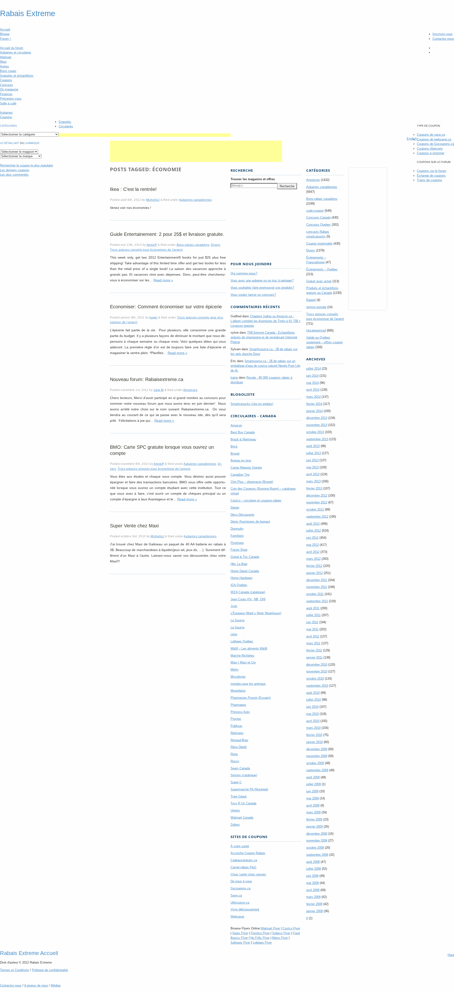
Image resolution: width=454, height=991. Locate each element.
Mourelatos (238, 690)
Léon (234, 634)
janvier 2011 (314, 657)
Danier (235, 507)
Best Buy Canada (243, 432)
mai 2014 (312, 383)
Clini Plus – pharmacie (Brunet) (252, 482)
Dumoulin (237, 528)
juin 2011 (312, 622)
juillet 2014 (313, 368)
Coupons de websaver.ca (434, 139)
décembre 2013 (316, 418)
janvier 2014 (314, 411)
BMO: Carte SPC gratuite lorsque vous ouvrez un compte (162, 450)
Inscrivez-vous (442, 34)
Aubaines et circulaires (15, 52)
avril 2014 (312, 389)
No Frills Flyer (260, 938)
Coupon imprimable (319, 243)
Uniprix (235, 810)
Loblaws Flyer (262, 942)
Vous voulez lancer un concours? (253, 294)
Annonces (190, 389)
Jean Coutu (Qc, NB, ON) (248, 599)
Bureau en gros (241, 460)
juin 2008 (312, 876)
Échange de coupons (431, 175)
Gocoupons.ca (240, 888)
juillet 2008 (313, 868)
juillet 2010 (313, 699)
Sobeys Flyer (281, 933)
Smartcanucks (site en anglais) (252, 404)
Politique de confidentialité (50, 970)
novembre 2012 (316, 502)
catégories (8, 125)
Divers (215, 244)
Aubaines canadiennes (195, 199)
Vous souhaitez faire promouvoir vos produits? (262, 287)
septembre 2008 (317, 854)
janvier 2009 (314, 826)
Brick (234, 446)
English (412, 138)
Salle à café (8, 103)
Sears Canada (240, 768)
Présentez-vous (11, 98)
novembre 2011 (316, 587)
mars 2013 (313, 481)
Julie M (158, 389)
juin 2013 (312, 460)
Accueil (5, 29)
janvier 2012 (314, 573)
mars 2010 (313, 728)
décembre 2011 (316, 580)
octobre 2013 (315, 432)
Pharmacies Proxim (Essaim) (251, 698)
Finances (6, 94)
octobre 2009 (315, 763)
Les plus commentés (14, 174)
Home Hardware (241, 578)
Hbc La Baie (239, 564)
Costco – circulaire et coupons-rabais (256, 500)
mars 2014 (313, 397)
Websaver (237, 916)
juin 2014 (312, 375)
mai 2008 (312, 883)
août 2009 (313, 777)
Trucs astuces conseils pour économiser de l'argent (146, 249)
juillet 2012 (313, 530)
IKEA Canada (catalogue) (248, 592)
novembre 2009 (316, 756)
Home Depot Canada (245, 571)
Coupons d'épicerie (430, 148)
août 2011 (312, 608)
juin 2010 (312, 706)
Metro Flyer (280, 938)
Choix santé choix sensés (248, 874)
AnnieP (152, 244)
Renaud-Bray (239, 740)
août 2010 (313, 693)
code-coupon (315, 210)
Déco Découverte (242, 514)
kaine (234, 377)
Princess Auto (240, 712)
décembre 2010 (316, 664)
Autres (4, 66)
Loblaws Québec (242, 641)
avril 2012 (312, 552)
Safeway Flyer (240, 942)
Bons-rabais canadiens (193, 244)
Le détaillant (9, 143)
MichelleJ (153, 199)
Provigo (236, 719)
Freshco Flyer (260, 933)
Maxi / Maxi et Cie (243, 662)
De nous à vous (241, 881)
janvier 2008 (314, 911)
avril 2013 (312, 474)
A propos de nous (36, 985)
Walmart (5, 57)
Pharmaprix (238, 705)
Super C (236, 782)
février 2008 (314, 904)
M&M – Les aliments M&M (249, 648)
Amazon (236, 425)
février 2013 (314, 488)
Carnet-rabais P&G (243, 867)
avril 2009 (312, 805)
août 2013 (313, 446)
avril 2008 (312, 890)
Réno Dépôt (239, 747)
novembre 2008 (316, 840)
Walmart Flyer (270, 928)
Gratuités (65, 122)
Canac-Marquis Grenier (246, 467)
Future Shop (239, 550)
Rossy (235, 761)
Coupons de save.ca (431, 134)
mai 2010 (312, 714)
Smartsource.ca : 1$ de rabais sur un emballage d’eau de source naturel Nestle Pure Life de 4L (265, 365)
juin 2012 (312, 537)
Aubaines (6, 112)
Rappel (311, 300)
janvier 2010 (314, 742)
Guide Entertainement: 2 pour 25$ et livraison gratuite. (167, 234)
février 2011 (314, 650)
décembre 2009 (316, 749)
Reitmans (237, 733)
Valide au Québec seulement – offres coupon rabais (324, 342)
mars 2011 (313, 643)
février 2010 (314, 735)
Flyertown (237, 543)
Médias (56, 985)
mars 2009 (313, 812)
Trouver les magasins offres (253, 179)
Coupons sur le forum (431, 171)
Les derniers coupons (14, 170)
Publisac (236, 726)
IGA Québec (239, 585)
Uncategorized (316, 330)
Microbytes (238, 676)
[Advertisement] (145, 135)
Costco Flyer (291, 928)
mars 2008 (313, 897)
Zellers (235, 824)
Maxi (3, 61)
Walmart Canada (242, 817)
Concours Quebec (318, 224)
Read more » (163, 280)
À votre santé (240, 846)
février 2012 (314, 566)
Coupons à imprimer (430, 153)
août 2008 (313, 862)
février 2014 (314, 404)
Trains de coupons (429, 180)
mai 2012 (312, 545)
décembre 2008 (316, 833)
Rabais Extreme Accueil (29, 953)
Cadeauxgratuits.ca (244, 860)
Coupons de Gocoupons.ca (435, 144)
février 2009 (314, 819)
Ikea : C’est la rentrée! (133, 189)
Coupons (6, 80)
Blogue (4, 34)
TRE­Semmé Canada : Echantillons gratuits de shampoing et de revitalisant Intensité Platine (264, 337)
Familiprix (237, 536)
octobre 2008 (315, 847)
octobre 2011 (315, 594)
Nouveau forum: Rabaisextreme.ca (146, 379)
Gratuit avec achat (319, 281)
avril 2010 (312, 721)
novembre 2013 (316, 425)
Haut (451, 955)
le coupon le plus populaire (26, 165)
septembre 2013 (317, 439)
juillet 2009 (313, 784)
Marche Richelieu (242, 655)
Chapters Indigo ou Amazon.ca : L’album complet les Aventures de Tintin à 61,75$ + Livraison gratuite (266, 320)
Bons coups (8, 71)
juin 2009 (312, 791)
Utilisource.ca (240, 902)
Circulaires (66, 126)
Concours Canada (318, 217)
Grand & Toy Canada (245, 557)
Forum (5, 38)
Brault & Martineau (243, 439)
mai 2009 (312, 798)
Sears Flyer (240, 933)
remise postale (316, 307)
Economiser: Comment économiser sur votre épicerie (166, 306)
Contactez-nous (443, 38)
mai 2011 (312, 629)
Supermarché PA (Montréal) (249, 789)
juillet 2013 (313, 453)
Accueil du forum (11, 48)
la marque (32, 143)
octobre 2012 (315, 509)
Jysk (234, 606)
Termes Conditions (14, 970)
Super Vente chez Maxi (134, 525)
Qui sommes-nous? (244, 273)
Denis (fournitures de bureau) (250, 521)
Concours (6, 85)
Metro (234, 669)
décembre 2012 (316, 495)
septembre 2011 (317, 601)
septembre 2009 (317, 770)
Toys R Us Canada (243, 803)
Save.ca (236, 895)
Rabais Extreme (27, 13)
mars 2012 (313, 559)
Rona (234, 754)
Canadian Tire (240, 474)
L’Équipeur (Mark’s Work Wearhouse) (256, 613)
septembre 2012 (317, 516)
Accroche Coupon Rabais (248, 853)
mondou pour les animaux (248, 684)
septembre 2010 (317, 685)
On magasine (9, 89)
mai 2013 (312, 467)
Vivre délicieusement (245, 909)
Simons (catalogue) (244, 775)
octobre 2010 (315, 678)
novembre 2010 (316, 671)
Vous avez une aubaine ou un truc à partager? (262, 280)
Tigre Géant (239, 796)
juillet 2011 (313, 615)
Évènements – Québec (322, 269)
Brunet (235, 453)
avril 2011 (312, 636)
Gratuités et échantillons (16, 75)
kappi (153, 317)
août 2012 (313, 523)
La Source (237, 620)
